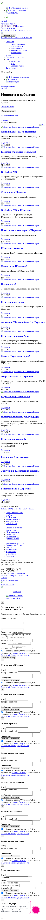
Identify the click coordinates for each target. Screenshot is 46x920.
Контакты (20, 26)
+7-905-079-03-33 (23, 30)
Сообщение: (6, 678)
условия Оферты (19, 653)
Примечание (6, 648)
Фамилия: (5, 878)
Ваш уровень (6, 634)
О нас (8, 55)
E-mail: (4, 880)
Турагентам (11, 68)
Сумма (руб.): (6, 888)
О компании (11, 554)
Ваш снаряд (6, 632)
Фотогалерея (16, 53)
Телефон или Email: (9, 673)
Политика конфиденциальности (14, 575)
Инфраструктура (18, 44)
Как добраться (17, 46)
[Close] (2, 918)
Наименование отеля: (10, 885)
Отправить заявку (8, 658)
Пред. (10, 508)
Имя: (3, 670)
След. (25, 508)
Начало (4, 508)
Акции (9, 547)
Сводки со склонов (14, 528)
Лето (8, 59)
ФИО (4, 637)
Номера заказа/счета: (9, 883)
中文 (6, 21)
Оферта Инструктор (9, 580)
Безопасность (16, 48)
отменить (5, 680)
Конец (31, 508)
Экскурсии (15, 61)
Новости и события (19, 50)
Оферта (4, 578)
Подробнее (5, 143)
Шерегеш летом (12, 532)
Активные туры (12, 537)
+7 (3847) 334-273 (8, 26)
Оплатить (17, 592)
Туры (13, 64)
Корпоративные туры (15, 57)
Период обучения (8, 618)
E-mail (4, 643)
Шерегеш (10, 42)
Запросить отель (8, 28)
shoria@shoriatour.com (16, 573)
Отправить (15, 680)
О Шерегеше (11, 517)
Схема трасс (11, 530)
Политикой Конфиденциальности (15, 655)
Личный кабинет (8, 24)
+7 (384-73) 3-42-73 (9, 38)
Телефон (5, 640)
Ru (2, 21)
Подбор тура (11, 515)
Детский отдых (17, 66)
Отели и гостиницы (14, 513)
